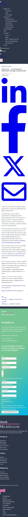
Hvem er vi (7, 35)
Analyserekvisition (9, 25)
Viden (5, 31)
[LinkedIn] (14, 104)
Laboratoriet (5, 505)
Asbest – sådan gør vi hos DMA (12, 39)
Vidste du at (4, 66)
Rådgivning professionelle (9, 501)
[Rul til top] (1, 490)
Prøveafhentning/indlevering (11, 21)
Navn (3, 356)
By (2, 393)
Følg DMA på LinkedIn (4, 478)
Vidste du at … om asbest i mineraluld (11, 303)
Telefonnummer (5, 365)
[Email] (14, 203)
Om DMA (5, 498)
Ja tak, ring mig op (10, 412)
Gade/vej (4, 380)
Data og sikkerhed (9, 43)
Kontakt (5, 45)
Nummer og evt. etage (7, 384)
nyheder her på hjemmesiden (14, 285)
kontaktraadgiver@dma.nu (11, 340)
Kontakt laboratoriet (9, 27)
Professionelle (8, 10)
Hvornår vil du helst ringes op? (9, 397)
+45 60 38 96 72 (8, 338)
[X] (14, 178)
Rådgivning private (7, 500)
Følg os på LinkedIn (6, 290)
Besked (3, 369)
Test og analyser (8, 23)
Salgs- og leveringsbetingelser (11, 41)
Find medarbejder (8, 28)
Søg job (6, 37)
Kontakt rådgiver (8, 14)
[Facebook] (14, 152)
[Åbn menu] (1, 60)
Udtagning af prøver (9, 19)
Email (3, 360)
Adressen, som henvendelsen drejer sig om (12, 378)
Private (6, 12)
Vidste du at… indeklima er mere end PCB (12, 298)
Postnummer (5, 389)
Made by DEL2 (15, 485)
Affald (9, 66)
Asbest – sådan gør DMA (8, 507)
